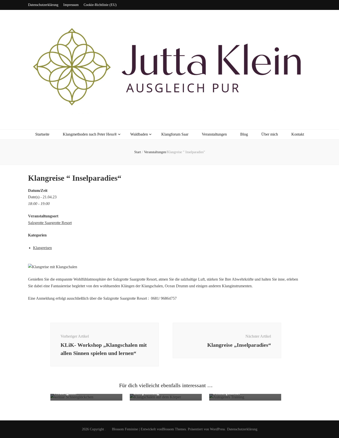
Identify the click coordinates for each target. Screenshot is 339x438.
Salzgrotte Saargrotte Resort (50, 223)
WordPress (217, 429)
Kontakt (297, 134)
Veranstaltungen (214, 134)
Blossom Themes (174, 429)
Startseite (42, 134)
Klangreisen (42, 248)
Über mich (269, 134)
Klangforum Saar (174, 134)
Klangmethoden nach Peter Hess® (90, 134)
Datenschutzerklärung (43, 5)
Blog (244, 134)
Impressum (71, 5)
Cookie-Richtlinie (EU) (100, 5)
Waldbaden (139, 134)
